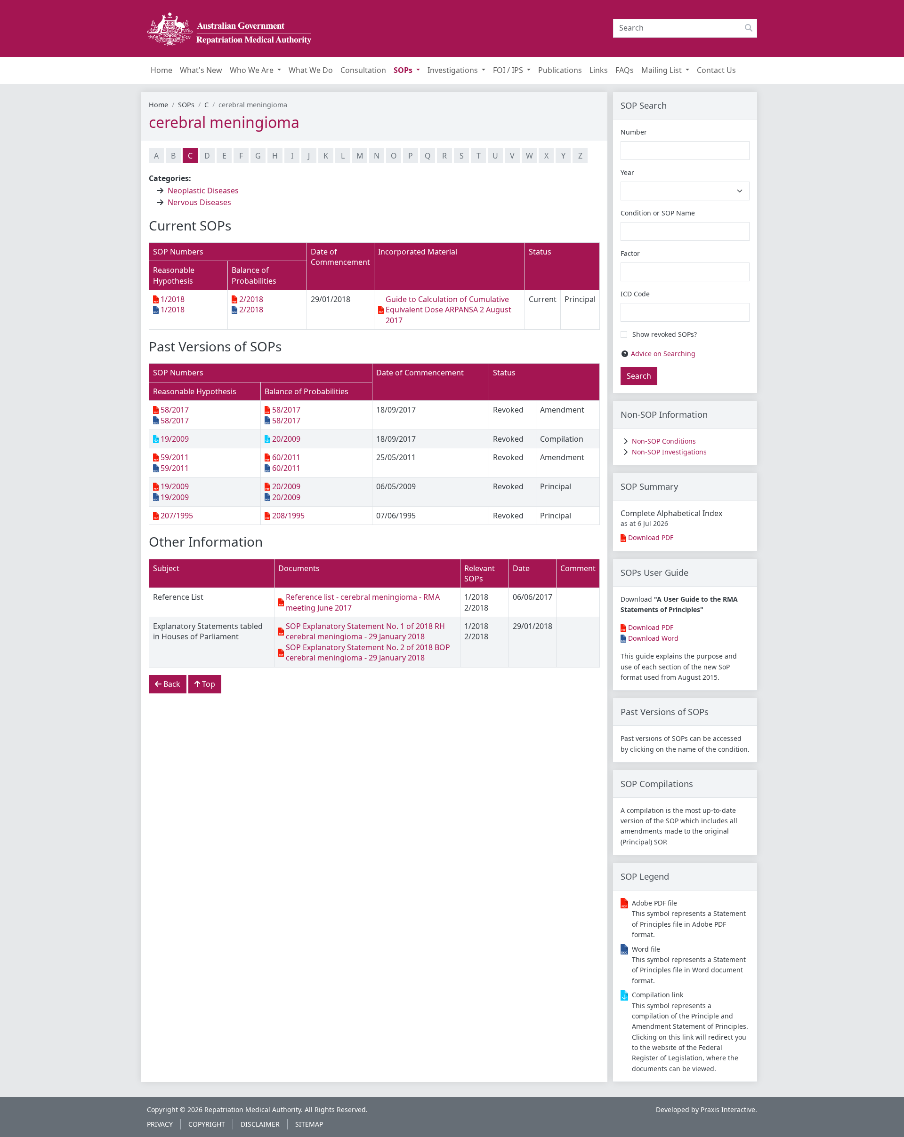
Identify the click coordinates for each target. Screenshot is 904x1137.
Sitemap (309, 1124)
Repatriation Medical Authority (252, 1109)
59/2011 (175, 457)
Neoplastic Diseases (203, 190)
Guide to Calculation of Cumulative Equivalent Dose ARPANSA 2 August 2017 (448, 310)
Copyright (206, 1124)
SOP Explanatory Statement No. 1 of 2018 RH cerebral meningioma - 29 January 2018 (365, 631)
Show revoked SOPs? (664, 334)
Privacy (160, 1124)
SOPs (186, 104)
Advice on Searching (663, 353)
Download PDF (650, 537)
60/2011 (286, 457)
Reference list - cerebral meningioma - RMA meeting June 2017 (363, 602)
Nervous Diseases (199, 202)
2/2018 (251, 299)
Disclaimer (260, 1124)
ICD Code (635, 293)
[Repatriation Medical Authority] (229, 28)
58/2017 (175, 410)
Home (158, 104)
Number (634, 131)
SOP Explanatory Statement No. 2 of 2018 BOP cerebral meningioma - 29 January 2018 (368, 652)
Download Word (653, 638)
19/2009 (175, 439)
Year (627, 172)
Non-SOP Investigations (669, 451)
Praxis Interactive (728, 1109)
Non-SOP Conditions (664, 441)
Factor (630, 253)
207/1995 (177, 515)
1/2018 (173, 299)
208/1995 (288, 515)
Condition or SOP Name (658, 212)
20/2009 (286, 439)
